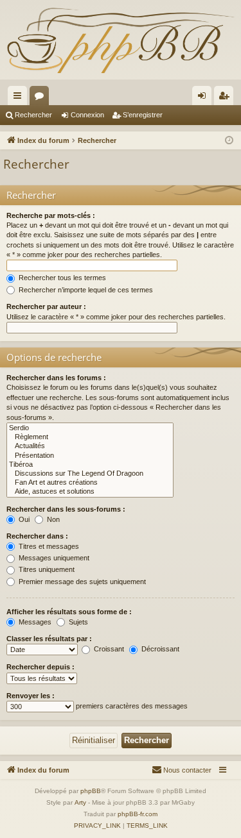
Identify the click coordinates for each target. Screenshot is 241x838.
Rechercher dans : (37, 536)
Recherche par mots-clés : (50, 215)
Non (52, 519)
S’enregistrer (143, 115)
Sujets (77, 622)
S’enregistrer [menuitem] (226, 98)
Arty (80, 802)
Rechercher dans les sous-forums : (65, 509)
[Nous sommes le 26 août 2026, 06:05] (229, 140)
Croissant (108, 649)
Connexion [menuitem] (204, 98)
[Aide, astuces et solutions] (90, 491)
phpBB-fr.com (137, 813)
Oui (23, 519)
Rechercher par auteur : (46, 306)
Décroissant (159, 649)
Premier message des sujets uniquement (81, 581)
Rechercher (33, 115)
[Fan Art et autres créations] (90, 482)
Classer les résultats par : (49, 638)
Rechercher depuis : (40, 667)
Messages (34, 622)
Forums (42, 98)
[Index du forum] (120, 40)
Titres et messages (48, 546)
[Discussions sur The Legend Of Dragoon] (90, 473)
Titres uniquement (46, 569)
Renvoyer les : (30, 696)
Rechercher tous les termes (61, 277)
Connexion (87, 115)
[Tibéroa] (90, 464)
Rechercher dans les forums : (56, 377)
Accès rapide (20, 98)
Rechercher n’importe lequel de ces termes (85, 290)
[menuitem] (181, 770)
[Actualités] (90, 446)
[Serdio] (90, 428)
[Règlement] (90, 437)
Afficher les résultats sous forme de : (69, 612)
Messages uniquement (53, 558)
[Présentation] (90, 455)
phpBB (90, 790)
